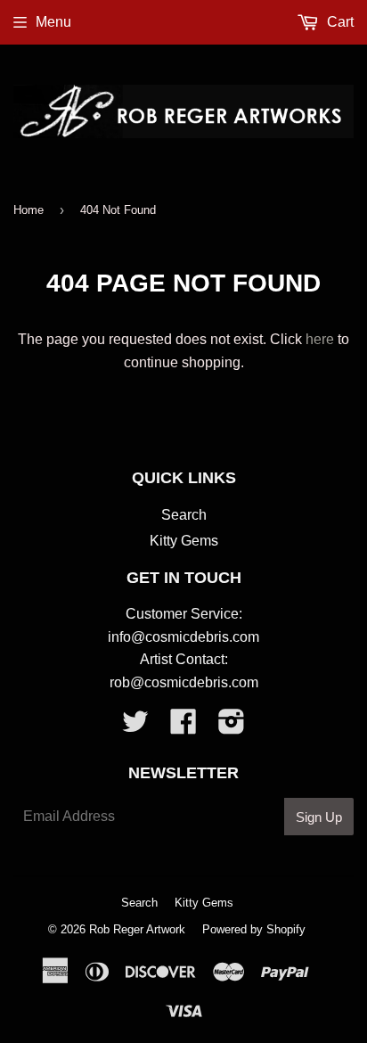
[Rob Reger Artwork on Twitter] (135, 727)
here (320, 339)
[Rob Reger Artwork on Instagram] (231, 727)
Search (184, 514)
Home (28, 210)
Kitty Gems (184, 540)
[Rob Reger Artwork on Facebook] (183, 727)
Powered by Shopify (254, 929)
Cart (338, 21)
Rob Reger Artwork (137, 929)
